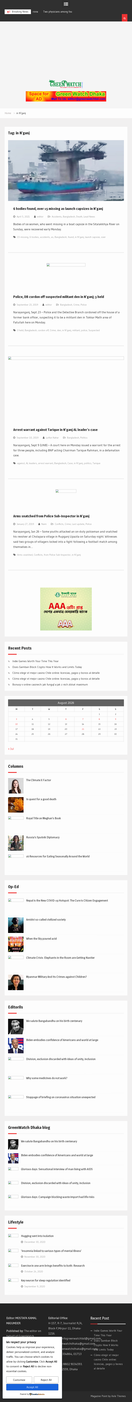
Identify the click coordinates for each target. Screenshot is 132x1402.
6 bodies (34, 237)
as (52, 237)
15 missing (22, 237)
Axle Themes (118, 1396)
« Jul (11, 749)
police (84, 330)
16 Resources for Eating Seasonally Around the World (58, 856)
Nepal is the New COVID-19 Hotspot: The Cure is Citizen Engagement (67, 900)
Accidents (57, 216)
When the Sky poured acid (41, 938)
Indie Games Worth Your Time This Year (35, 661)
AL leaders (31, 463)
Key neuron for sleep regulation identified (45, 1280)
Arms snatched (25, 554)
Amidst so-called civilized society (46, 919)
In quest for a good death (41, 799)
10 (16, 724)
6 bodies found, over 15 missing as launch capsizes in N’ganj (58, 209)
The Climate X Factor (38, 780)
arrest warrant (45, 463)
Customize (19, 1380)
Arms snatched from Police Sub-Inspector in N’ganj (51, 516)
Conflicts (59, 524)
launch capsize (92, 237)
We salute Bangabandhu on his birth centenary (54, 1021)
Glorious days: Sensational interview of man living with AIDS (57, 1169)
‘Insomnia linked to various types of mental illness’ (51, 1251)
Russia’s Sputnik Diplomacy (42, 837)
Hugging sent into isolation (37, 1236)
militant (76, 330)
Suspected (94, 330)
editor (40, 216)
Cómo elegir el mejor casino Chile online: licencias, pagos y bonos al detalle (56, 672)
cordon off (43, 330)
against (21, 463)
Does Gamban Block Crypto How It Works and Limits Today (47, 667)
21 (83, 729)
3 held (20, 330)
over (103, 237)
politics (87, 463)
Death (79, 216)
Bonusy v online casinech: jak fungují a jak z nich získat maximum (50, 684)
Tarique (96, 463)
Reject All (46, 1380)
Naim (44, 524)
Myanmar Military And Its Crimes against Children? (56, 976)
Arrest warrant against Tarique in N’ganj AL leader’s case (55, 430)
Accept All (32, 1387)
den (59, 330)
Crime (76, 304)
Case (70, 463)
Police (84, 304)
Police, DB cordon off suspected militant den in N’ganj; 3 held (58, 297)
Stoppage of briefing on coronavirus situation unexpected (60, 1097)
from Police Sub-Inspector (57, 554)
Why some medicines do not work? (46, 1078)
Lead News (89, 216)
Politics (83, 437)
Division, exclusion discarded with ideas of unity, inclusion (61, 1059)
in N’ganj (79, 237)
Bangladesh (69, 216)
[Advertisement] (66, 54)
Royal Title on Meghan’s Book (43, 818)
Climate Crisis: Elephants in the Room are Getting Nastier (60, 957)
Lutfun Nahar (52, 437)
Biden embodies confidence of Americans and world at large (62, 1040)
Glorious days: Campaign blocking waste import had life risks (57, 1197)
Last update (78, 524)
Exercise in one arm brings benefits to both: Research (53, 1265)
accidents (45, 237)
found (71, 237)
